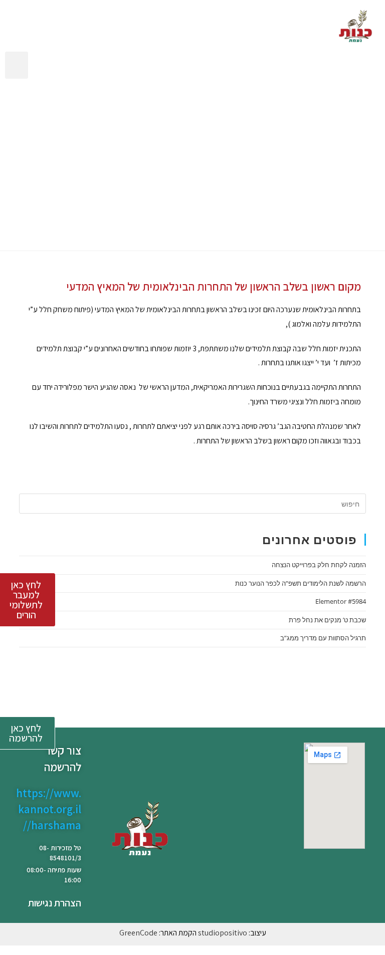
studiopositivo (222, 932)
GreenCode (138, 932)
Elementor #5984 (340, 601)
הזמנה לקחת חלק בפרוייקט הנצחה (319, 564)
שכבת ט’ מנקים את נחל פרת (327, 619)
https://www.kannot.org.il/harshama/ (48, 809)
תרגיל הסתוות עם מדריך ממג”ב (323, 637)
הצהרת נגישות (54, 902)
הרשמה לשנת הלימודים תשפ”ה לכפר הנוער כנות (300, 583)
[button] (16, 65)
